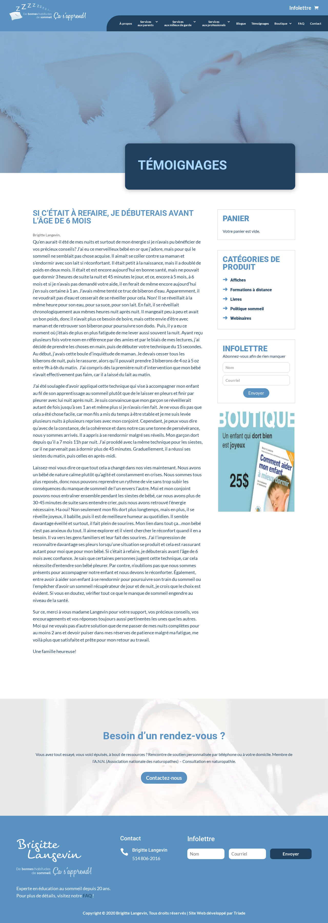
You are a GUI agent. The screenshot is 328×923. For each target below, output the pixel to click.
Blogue (241, 23)
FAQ (301, 23)
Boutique (280, 23)
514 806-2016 (146, 858)
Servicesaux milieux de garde (177, 23)
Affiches (238, 280)
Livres (236, 299)
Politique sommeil (247, 308)
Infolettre (300, 8)
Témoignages (260, 23)
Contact (315, 23)
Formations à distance (251, 289)
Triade (239, 912)
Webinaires (240, 318)
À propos (125, 23)
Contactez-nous (164, 778)
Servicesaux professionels (213, 23)
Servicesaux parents (145, 23)
